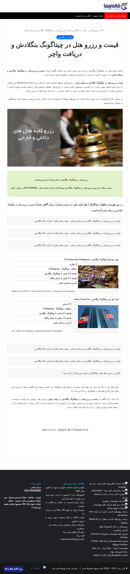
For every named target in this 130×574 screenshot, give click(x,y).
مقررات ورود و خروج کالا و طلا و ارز (67, 510)
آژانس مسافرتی (120, 530)
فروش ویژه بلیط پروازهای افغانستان (87, 16)
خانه (102, 30)
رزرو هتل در (93, 30)
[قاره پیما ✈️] (116, 6)
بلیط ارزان (106, 548)
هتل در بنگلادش (79, 30)
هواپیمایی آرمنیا (121, 548)
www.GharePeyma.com (72, 539)
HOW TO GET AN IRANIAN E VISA (110, 555)
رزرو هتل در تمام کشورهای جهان (113, 526)
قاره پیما (80, 535)
